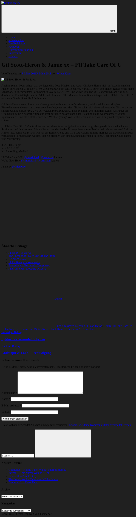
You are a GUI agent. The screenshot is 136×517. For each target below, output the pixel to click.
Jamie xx (27, 329)
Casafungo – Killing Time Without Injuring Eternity (37, 469)
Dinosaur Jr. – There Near (23, 482)
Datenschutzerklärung (20, 49)
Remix (61, 329)
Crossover (67, 325)
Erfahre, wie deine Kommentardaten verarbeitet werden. (100, 424)
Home (11, 37)
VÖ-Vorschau (16, 40)
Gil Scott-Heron (93, 325)
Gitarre (107, 325)
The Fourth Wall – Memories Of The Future (33, 479)
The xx (70, 329)
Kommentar (9, 392)
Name (5, 398)
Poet (53, 329)
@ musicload (31, 157)
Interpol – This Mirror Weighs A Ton (29, 472)
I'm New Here (13, 329)
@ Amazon (47, 157)
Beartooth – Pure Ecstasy (22, 476)
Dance (58, 298)
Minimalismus (41, 329)
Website (5, 412)
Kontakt (13, 56)
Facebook (13, 46)
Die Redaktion (16, 43)
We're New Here (84, 329)
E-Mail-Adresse (11, 405)
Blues (58, 325)
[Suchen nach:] (18, 455)
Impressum (14, 52)
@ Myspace (19, 166)
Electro (79, 325)
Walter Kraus (64, 73)
